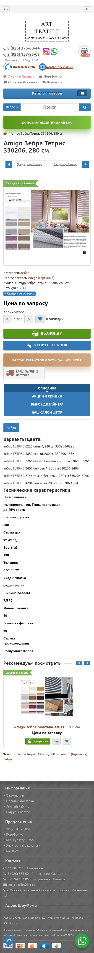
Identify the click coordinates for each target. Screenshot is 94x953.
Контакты (54, 82)
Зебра (24, 273)
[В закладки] (40, 319)
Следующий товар (65, 164)
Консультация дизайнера (47, 122)
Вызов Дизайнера (47, 404)
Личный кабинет (18, 806)
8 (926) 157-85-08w (22, 879)
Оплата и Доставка (22, 82)
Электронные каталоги (23, 845)
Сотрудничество (18, 812)
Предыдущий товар (29, 164)
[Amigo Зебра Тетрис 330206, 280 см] (47, 222)
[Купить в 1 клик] (56, 741)
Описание (47, 388)
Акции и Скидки (21, 76)
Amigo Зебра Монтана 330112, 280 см (47, 727)
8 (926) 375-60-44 (20, 873)
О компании (15, 795)
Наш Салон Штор (47, 412)
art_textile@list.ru (21, 884)
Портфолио (53, 76)
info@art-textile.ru (59, 67)
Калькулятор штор (20, 840)
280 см (55, 754)
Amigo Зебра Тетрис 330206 (27, 754)
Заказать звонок (23, 66)
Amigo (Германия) (74, 754)
